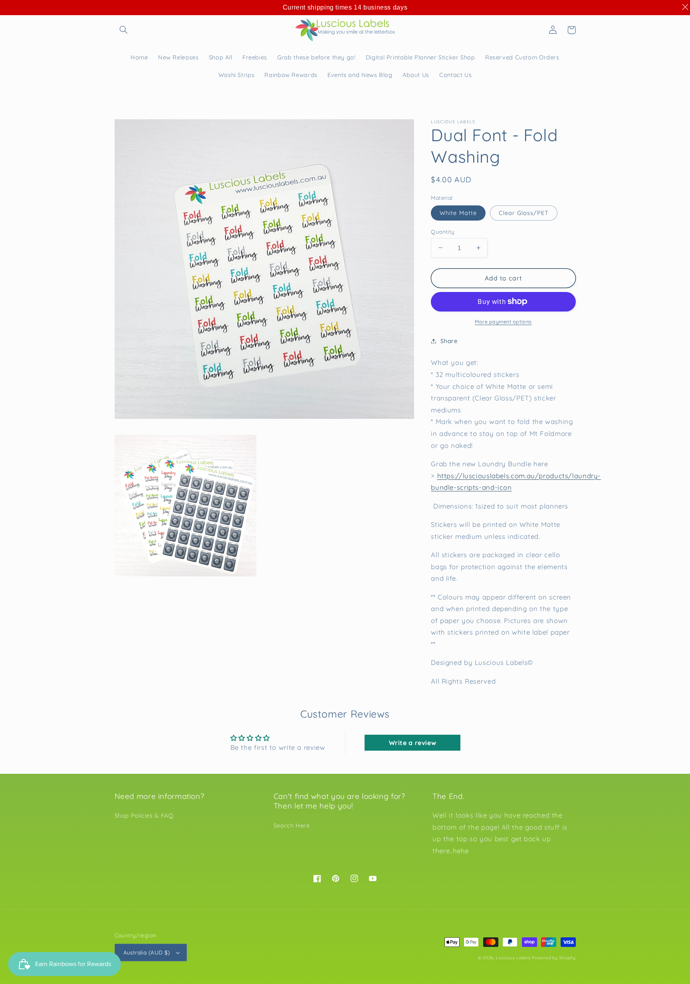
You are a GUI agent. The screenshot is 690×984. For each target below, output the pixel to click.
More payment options (503, 321)
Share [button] (448, 341)
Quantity (442, 231)
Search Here (292, 825)
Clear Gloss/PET (524, 212)
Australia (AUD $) (146, 952)
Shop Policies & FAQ (144, 815)
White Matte (458, 212)
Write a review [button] (412, 743)
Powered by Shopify (553, 957)
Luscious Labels (513, 957)
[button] (124, 30)
